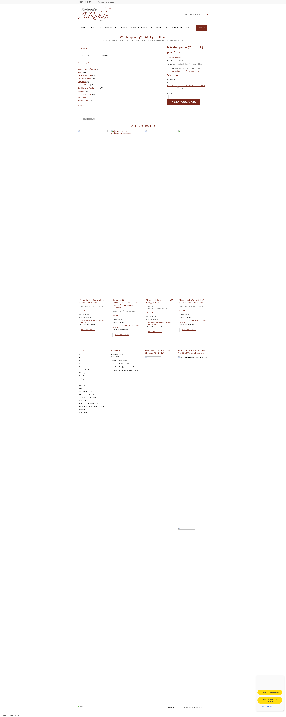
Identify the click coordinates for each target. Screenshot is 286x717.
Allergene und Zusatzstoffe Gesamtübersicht (184, 71)
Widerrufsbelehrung (86, 391)
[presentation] (71, 233)
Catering (124, 28)
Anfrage (201, 28)
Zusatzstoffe (83, 412)
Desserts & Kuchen (85, 75)
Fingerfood (123, 40)
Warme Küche (83, 101)
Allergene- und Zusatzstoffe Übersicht (91, 406)
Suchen (105, 55)
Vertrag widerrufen (10, 715)
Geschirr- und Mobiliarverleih (89, 88)
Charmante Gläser (119, 311)
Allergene (82, 409)
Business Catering (139, 28)
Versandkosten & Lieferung (88, 397)
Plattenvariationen (84, 94)
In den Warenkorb (184, 101)
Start (83, 28)
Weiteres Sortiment (96, 306)
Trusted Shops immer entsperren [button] (270, 700)
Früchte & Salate (84, 85)
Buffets (80, 72)
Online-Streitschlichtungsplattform (90, 403)
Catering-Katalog (159, 28)
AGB (80, 388)
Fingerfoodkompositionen (141, 40)
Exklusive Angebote (106, 28)
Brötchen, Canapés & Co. (87, 69)
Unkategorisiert (83, 97)
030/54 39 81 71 (85, 2)
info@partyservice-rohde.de (104, 2)
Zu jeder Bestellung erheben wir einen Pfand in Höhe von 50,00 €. (186, 86)
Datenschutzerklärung (86, 394)
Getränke (81, 91)
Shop (92, 28)
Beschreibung (89, 119)
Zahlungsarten (84, 400)
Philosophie (176, 28)
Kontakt (190, 28)
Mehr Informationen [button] (269, 707)
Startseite (107, 40)
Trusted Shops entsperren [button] (270, 692)
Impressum (83, 385)
